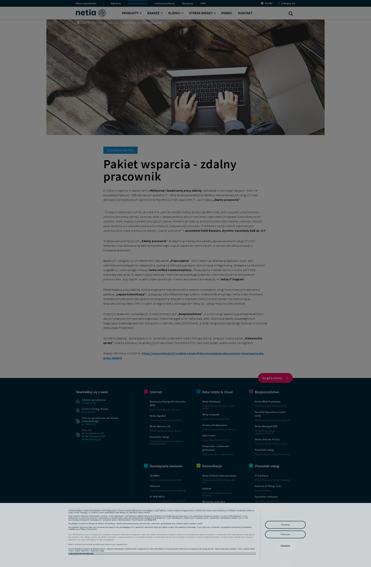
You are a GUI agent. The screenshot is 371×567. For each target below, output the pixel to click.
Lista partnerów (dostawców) (81, 554)
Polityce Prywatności (88, 529)
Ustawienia (285, 545)
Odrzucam (285, 534)
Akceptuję (285, 525)
